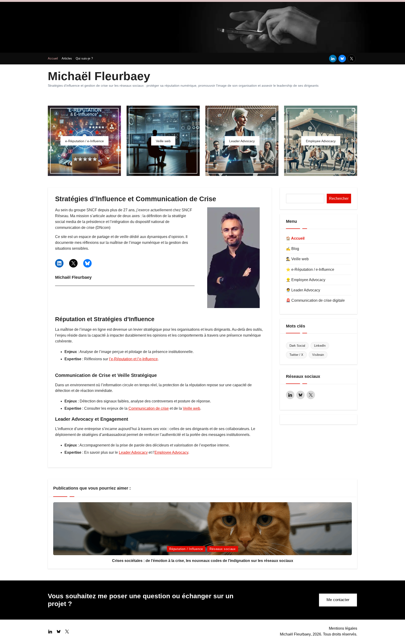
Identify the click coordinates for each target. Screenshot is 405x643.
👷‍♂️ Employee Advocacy (305, 280)
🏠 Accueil (295, 238)
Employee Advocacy (321, 141)
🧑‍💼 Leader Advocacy (303, 290)
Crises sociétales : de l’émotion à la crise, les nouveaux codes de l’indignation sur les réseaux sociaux (202, 561)
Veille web (163, 141)
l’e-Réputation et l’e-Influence (133, 359)
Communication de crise (148, 408)
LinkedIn (320, 345)
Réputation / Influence (186, 549)
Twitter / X (296, 355)
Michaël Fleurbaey (99, 76)
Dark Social (297, 345)
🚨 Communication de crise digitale (315, 300)
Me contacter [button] (337, 600)
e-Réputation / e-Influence (84, 141)
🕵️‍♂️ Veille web (297, 259)
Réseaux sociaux (223, 549)
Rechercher (339, 199)
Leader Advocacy (242, 141)
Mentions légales (343, 628)
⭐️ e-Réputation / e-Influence (310, 269)
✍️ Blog (292, 249)
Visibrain (318, 355)
